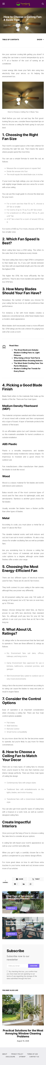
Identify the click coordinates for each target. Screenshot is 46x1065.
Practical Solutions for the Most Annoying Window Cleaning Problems (23, 1033)
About (4, 1054)
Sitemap (22, 1056)
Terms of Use (32, 1054)
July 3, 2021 (17, 25)
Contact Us (34, 1056)
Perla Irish (7, 25)
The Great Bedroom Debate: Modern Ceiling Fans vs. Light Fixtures (27, 352)
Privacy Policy (17, 1054)
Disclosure (10, 1056)
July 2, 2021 (19, 903)
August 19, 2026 (23, 1041)
